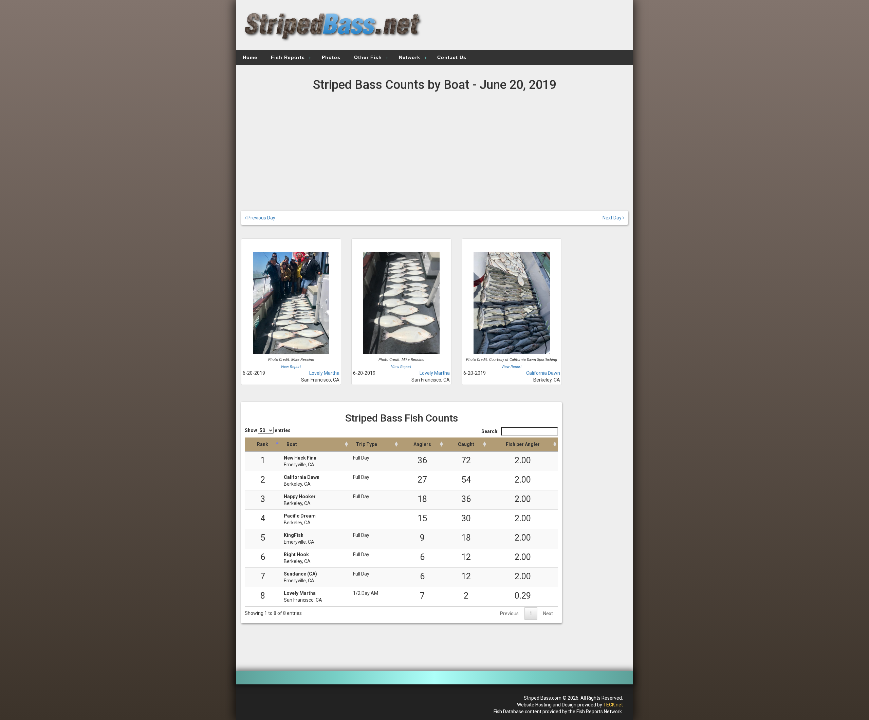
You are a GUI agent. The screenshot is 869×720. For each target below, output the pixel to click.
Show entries (268, 430)
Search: (490, 431)
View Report (291, 367)
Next (548, 613)
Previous (509, 613)
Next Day (613, 217)
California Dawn (543, 373)
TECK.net (613, 704)
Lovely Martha (324, 373)
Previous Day (260, 217)
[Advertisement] (530, 29)
